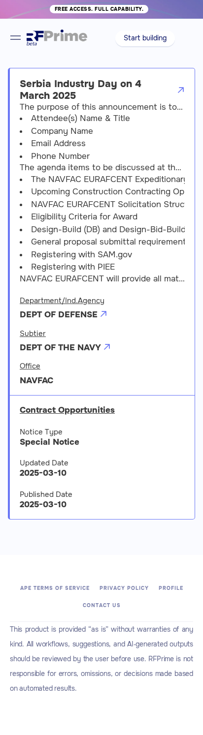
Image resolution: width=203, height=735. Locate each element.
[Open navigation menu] (15, 37)
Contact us (102, 605)
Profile (171, 588)
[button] (145, 38)
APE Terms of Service (55, 588)
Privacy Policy (124, 588)
